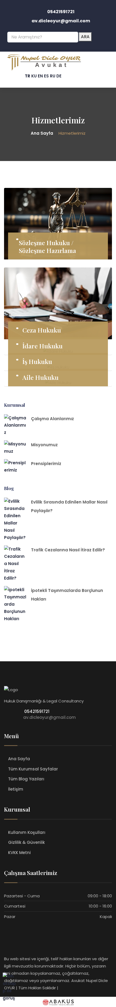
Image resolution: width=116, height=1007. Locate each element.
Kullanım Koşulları (26, 832)
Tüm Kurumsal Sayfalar (33, 769)
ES (46, 76)
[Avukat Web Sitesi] (58, 1002)
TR (27, 76)
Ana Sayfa (19, 759)
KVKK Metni (19, 852)
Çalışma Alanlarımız (52, 419)
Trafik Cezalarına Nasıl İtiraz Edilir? (68, 550)
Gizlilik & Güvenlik (26, 842)
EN (40, 76)
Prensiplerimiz (46, 463)
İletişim (15, 789)
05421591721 (36, 711)
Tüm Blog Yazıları (26, 779)
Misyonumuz (44, 445)
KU (34, 76)
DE (59, 76)
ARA (85, 37)
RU (52, 76)
